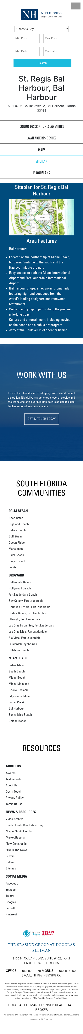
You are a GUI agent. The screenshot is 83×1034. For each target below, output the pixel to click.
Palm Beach (16, 555)
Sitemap (11, 868)
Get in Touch (13, 791)
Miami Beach (17, 677)
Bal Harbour (16, 708)
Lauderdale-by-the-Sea (23, 644)
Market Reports (15, 837)
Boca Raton (16, 518)
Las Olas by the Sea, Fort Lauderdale (31, 625)
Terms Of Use (14, 804)
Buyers (10, 856)
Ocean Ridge (17, 542)
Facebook (12, 883)
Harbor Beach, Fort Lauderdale (28, 613)
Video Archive (14, 819)
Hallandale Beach (20, 582)
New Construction (17, 844)
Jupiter (13, 567)
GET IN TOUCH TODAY (42, 419)
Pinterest (11, 914)
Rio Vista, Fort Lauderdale (25, 638)
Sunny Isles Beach (20, 714)
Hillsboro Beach (19, 650)
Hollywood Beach (20, 588)
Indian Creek (16, 702)
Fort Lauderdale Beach (23, 594)
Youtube (11, 889)
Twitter (10, 896)
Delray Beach (17, 530)
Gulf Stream (16, 536)
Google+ (11, 902)
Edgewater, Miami (20, 696)
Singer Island (17, 561)
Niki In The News (16, 850)
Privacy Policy (15, 798)
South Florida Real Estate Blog (24, 825)
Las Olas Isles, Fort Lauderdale (28, 631)
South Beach (17, 671)
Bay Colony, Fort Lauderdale (26, 601)
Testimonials (13, 779)
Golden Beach (17, 721)
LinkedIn (11, 908)
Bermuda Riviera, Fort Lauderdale (29, 607)
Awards (10, 773)
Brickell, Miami (18, 690)
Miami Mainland (19, 684)
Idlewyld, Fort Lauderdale (24, 619)
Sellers (10, 862)
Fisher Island (17, 665)
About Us (11, 785)
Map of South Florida (19, 831)
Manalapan (16, 549)
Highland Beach (19, 524)
